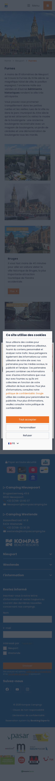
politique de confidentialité (20, 393)
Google (39, 393)
